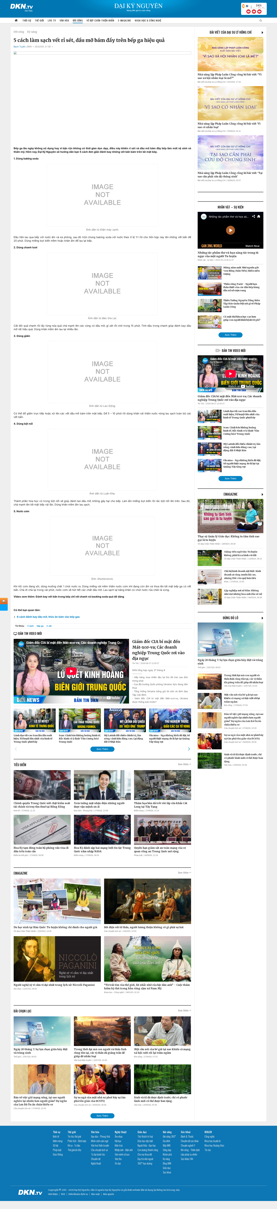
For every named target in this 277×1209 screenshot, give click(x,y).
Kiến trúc (119, 1145)
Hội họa (118, 1141)
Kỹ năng (32, 31)
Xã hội (55, 1145)
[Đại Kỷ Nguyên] (21, 5)
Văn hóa (64, 20)
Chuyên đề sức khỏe (190, 1141)
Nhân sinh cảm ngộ (99, 1141)
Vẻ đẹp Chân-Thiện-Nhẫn (100, 20)
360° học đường (145, 1163)
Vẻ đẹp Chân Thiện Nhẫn (25, 931)
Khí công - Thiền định (190, 1150)
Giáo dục (142, 1132)
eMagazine (231, 494)
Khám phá (167, 1154)
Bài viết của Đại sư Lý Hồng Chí (231, 32)
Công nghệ (209, 1136)
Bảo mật (95, 1194)
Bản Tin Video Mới (234, 350)
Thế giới (39, 20)
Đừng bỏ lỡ (230, 617)
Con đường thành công (148, 1150)
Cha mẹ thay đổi (145, 1154)
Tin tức (208, 1150)
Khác (226, 582)
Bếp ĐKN (166, 1145)
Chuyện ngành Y (188, 1145)
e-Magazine (124, 20)
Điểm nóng (139, 811)
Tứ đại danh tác (98, 1154)
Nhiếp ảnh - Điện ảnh (124, 1150)
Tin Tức (135, 663)
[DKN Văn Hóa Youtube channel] (259, 11)
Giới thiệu (53, 1194)
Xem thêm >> (184, 764)
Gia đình (166, 1141)
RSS (63, 1194)
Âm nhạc (17, 989)
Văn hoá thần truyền (83, 1060)
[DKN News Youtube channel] (248, 11)
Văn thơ (118, 1159)
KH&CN (208, 1132)
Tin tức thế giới (74, 1136)
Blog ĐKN (167, 1163)
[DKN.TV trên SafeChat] (243, 6)
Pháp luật (138, 855)
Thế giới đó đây (74, 1150)
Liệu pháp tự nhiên (189, 1154)
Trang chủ (16, 20)
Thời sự (26, 20)
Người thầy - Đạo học (147, 1145)
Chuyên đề (95, 1159)
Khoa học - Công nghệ (114, 992)
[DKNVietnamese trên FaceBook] (247, 6)
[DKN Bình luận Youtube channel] (254, 11)
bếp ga (40, 626)
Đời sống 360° (169, 1136)
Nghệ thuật (96, 1163)
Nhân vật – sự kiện (230, 207)
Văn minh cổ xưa (122, 1154)
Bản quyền (108, 1194)
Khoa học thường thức (214, 1145)
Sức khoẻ (167, 1172)
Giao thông (58, 1154)
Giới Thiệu (29, 10)
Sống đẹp (167, 1150)
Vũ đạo (118, 1163)
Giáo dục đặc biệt (145, 1141)
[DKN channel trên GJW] (257, 6)
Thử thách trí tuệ (145, 1136)
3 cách (30, 626)
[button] (189, 749)
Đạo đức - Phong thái (83, 811)
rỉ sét (48, 626)
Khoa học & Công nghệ (148, 20)
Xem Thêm (102, 749)
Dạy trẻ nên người (145, 1159)
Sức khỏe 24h (187, 1159)
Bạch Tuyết (19, 46)
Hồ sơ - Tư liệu (74, 1145)
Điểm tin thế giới (21, 855)
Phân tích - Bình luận (77, 1141)
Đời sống (78, 20)
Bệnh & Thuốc (187, 1136)
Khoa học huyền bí (213, 1141)
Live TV (52, 20)
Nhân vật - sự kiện (206, 260)
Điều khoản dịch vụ (78, 1194)
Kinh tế (17, 811)
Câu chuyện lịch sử (112, 931)
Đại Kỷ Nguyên (112, 1190)
